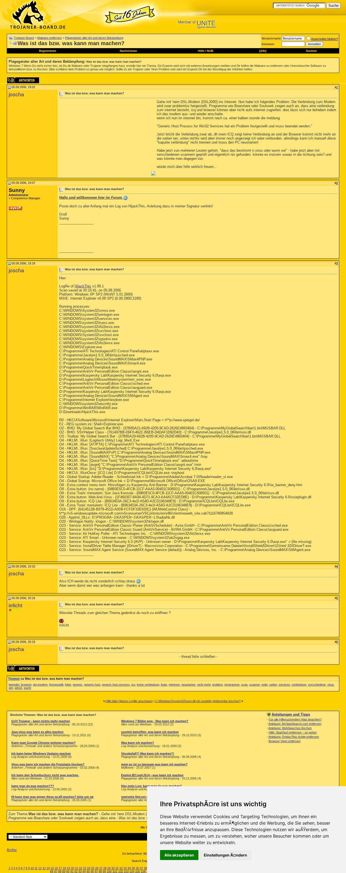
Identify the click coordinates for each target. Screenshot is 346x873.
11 (36, 868)
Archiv (12, 850)
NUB (210, 50)
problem (217, 684)
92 (76, 871)
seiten (273, 684)
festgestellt (56, 684)
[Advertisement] (104, 137)
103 (126, 871)
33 (125, 868)
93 (80, 871)
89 (63, 871)
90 (67, 871)
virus (330, 684)
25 (92, 868)
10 (32, 868)
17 (60, 868)
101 (114, 871)
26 (96, 868)
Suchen (311, 50)
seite (264, 684)
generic (77, 684)
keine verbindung (148, 684)
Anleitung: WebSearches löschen (290, 728)
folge (68, 684)
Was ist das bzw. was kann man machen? (113, 61)
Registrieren (47, 50)
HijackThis (83, 286)
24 (88, 868)
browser (26, 684)
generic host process (116, 684)
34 (129, 868)
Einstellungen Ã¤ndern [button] (225, 855)
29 (109, 868)
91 (72, 871)
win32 (18, 687)
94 (84, 871)
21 (76, 868)
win (11, 687)
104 (131, 871)
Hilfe (201, 50)
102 (120, 871)
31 (117, 868)
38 (145, 868)
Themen (14, 678)
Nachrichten (128, 50)
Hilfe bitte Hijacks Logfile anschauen (129, 701)
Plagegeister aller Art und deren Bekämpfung (94, 37)
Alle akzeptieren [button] (179, 855)
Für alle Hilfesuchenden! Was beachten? (295, 719)
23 (84, 868)
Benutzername (271, 38)
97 (96, 871)
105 (137, 871)
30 (113, 868)
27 (100, 868)
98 (100, 871)
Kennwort (268, 44)
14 (48, 868)
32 (121, 868)
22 (80, 868)
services (284, 684)
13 (44, 868)
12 (40, 868)
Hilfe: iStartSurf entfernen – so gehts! (293, 732)
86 (51, 871)
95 (88, 871)
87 (55, 871)
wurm (27, 687)
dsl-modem (40, 684)
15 (52, 868)
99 (104, 871)
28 (105, 868)
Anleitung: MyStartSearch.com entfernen (294, 723)
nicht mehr (204, 684)
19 (68, 868)
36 (137, 868)
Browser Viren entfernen (285, 741)
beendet (14, 684)
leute (164, 684)
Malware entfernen (49, 37)
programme (231, 684)
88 (59, 871)
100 (109, 871)
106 (143, 871)
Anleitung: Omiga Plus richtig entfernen (293, 736)
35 (133, 868)
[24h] (263, 50)
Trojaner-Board (24, 37)
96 (92, 871)
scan (244, 684)
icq (133, 684)
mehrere (174, 684)
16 (56, 868)
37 (141, 868)
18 (64, 868)
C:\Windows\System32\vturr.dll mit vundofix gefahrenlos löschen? (198, 701)
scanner (254, 684)
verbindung (299, 684)
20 (72, 868)
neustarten (188, 684)
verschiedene (317, 684)
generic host (92, 684)
